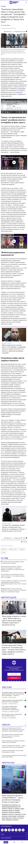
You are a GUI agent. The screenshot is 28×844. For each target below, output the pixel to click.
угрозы (25, 81)
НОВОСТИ (6, 725)
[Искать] (22, 842)
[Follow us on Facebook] (2, 830)
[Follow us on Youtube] (9, 830)
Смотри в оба (8, 763)
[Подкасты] (23, 830)
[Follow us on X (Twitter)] (5, 830)
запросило (19, 92)
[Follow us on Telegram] (16, 830)
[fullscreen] (25, 112)
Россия (3, 6)
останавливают (21, 88)
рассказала (15, 368)
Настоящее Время (5, 25)
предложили (4, 73)
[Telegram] (14, 842)
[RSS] (19, 830)
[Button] (8, 32)
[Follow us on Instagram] (12, 830)
